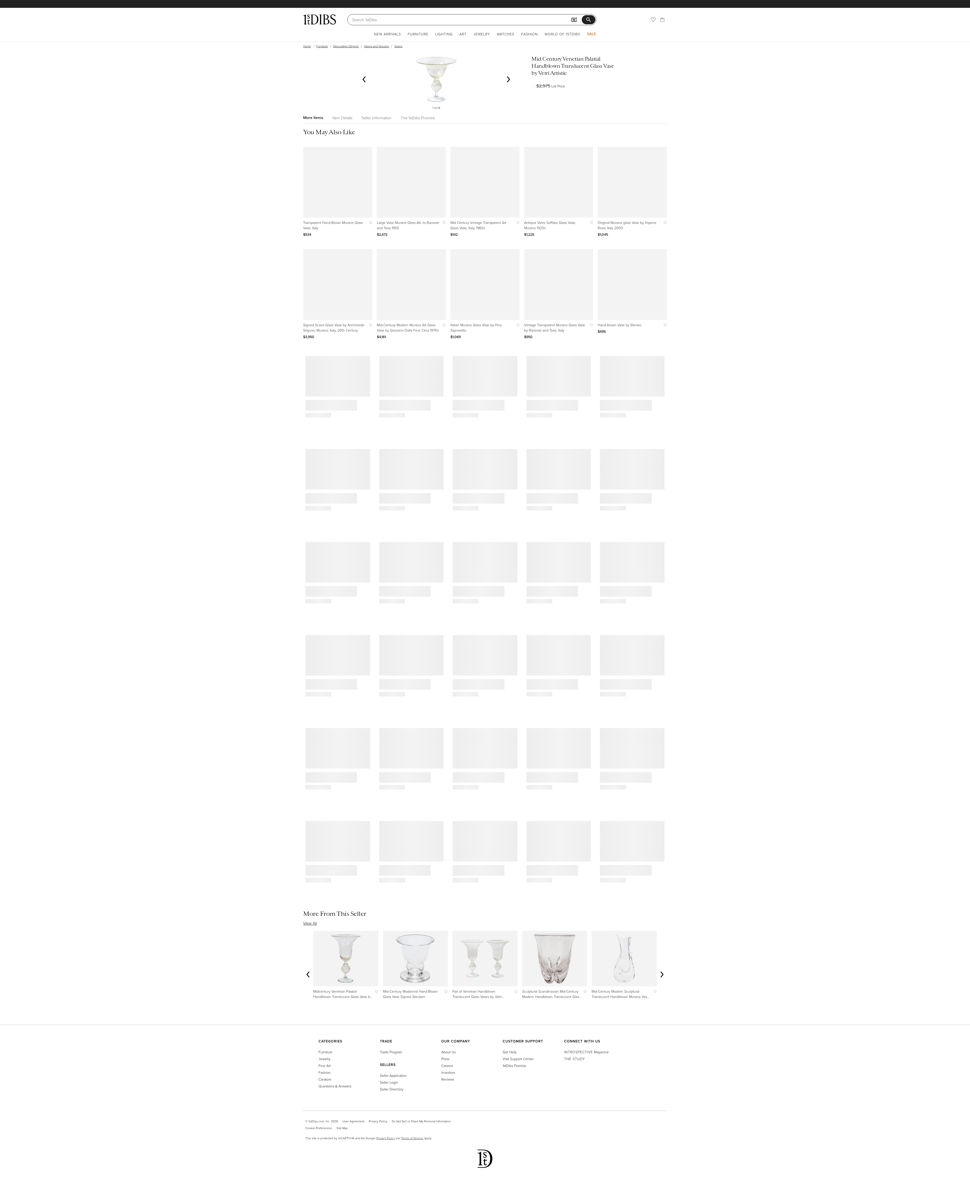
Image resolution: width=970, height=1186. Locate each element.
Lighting (444, 34)
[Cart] (662, 19)
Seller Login (389, 1082)
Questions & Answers (335, 1086)
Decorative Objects (346, 46)
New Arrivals (387, 34)
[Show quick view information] (369, 222)
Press (445, 1058)
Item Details (342, 118)
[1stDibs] (319, 19)
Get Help (510, 1052)
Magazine (586, 1052)
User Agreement (353, 1121)
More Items (313, 118)
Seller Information (376, 118)
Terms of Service (412, 1138)
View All (310, 923)
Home (307, 46)
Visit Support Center (518, 1058)
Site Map (342, 1128)
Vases (398, 46)
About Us (448, 1052)
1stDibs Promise (514, 1065)
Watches (505, 34)
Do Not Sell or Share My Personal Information (421, 1121)
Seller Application (393, 1075)
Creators (325, 1079)
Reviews (447, 1079)
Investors (448, 1072)
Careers (447, 1065)
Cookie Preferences (318, 1128)
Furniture (418, 34)
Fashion (529, 34)
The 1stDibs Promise (418, 118)
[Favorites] (653, 19)
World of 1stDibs (562, 34)
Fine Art (325, 1065)
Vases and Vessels (376, 46)
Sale (591, 33)
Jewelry (481, 34)
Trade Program (391, 1052)
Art (463, 34)
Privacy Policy (378, 1121)
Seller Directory (391, 1089)
